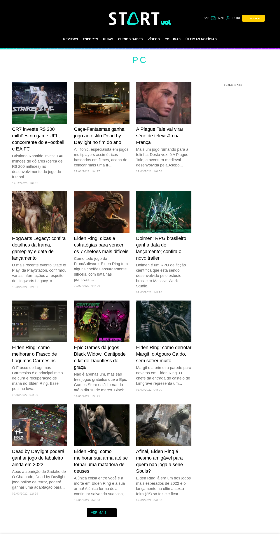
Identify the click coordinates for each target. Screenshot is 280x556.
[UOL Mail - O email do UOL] (217, 18)
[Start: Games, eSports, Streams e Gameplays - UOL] (135, 18)
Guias (108, 39)
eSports (90, 39)
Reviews (70, 39)
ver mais (99, 512)
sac (206, 18)
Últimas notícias (201, 39)
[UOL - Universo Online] (166, 22)
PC (140, 60)
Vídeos (154, 39)
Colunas (173, 39)
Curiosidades (130, 39)
